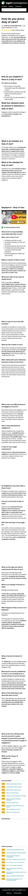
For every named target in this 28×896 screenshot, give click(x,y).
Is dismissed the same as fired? (14, 787)
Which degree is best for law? (13, 789)
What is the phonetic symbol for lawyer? (16, 852)
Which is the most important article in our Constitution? (16, 872)
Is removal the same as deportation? (15, 862)
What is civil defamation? (12, 792)
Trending (4, 6)
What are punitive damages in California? (13, 799)
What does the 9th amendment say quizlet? (15, 806)
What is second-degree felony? (14, 784)
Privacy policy (17, 893)
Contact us (18, 6)
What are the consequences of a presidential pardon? (14, 879)
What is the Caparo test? (12, 802)
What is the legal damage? (12, 812)
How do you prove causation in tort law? (16, 795)
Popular (11, 6)
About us (9, 893)
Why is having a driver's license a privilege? (14, 869)
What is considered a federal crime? (15, 875)
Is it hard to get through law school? (15, 849)
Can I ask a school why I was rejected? (15, 859)
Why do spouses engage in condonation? (13, 856)
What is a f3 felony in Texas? (13, 809)
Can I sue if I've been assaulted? (14, 865)
